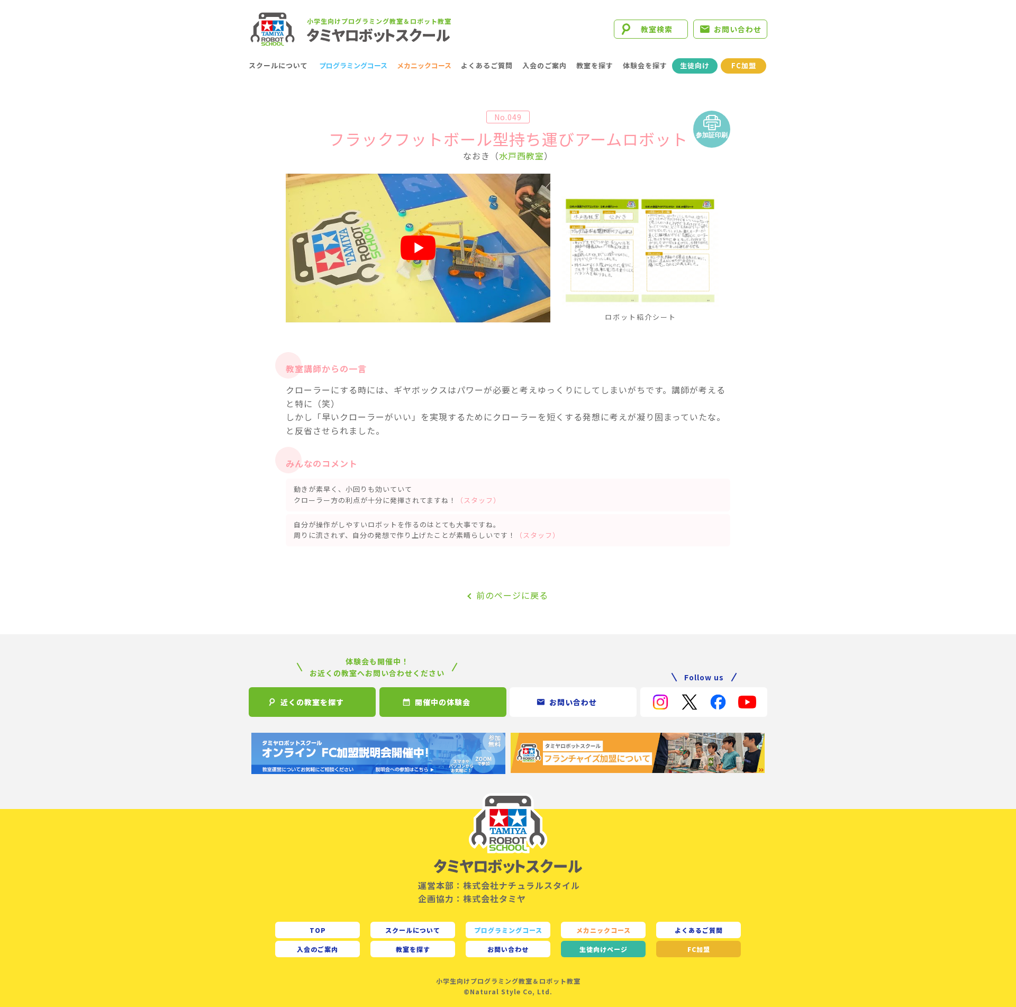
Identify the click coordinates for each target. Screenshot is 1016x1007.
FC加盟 (743, 65)
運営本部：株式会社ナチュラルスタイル (499, 885)
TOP (318, 929)
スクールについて (278, 65)
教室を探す (594, 65)
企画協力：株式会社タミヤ (472, 898)
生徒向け (695, 65)
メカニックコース (424, 65)
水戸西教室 (521, 155)
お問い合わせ (737, 29)
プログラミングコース (353, 65)
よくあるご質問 (487, 65)
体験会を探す (645, 65)
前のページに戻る (512, 595)
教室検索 (657, 29)
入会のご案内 (544, 65)
